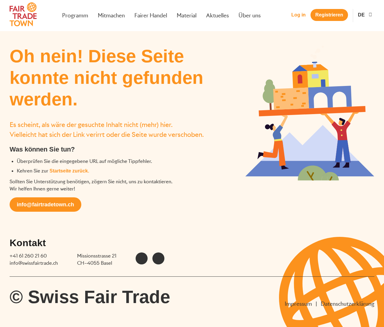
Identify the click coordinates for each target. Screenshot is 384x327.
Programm (75, 15)
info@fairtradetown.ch (45, 205)
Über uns (249, 15)
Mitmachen (111, 15)
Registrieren (329, 14)
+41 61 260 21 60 (28, 256)
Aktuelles (217, 15)
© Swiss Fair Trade (90, 297)
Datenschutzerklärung (347, 303)
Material (186, 15)
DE (361, 14)
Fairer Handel (150, 15)
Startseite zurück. (69, 170)
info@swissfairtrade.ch (34, 263)
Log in (298, 14)
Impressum (298, 303)
